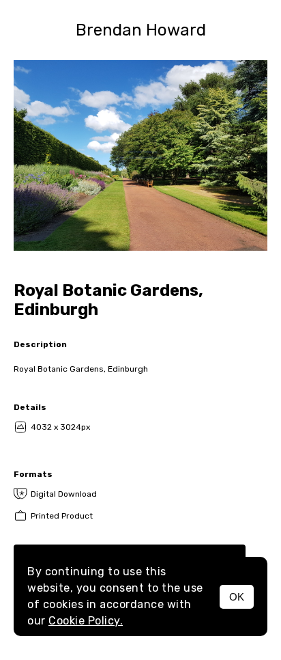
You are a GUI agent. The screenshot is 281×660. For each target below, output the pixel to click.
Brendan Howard (141, 30)
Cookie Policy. (85, 620)
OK (236, 597)
